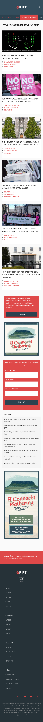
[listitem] (21, 593)
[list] (21, 597)
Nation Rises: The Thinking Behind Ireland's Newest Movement (20, 420)
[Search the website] (40, 7)
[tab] (10, 17)
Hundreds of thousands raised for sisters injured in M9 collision (21, 452)
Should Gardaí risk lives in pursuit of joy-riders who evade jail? (20, 458)
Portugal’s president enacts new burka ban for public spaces (20, 427)
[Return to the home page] (21, 572)
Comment (8, 153)
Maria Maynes (10, 64)
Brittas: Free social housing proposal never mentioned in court (21, 439)
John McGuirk (10, 194)
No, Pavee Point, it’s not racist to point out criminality (20, 463)
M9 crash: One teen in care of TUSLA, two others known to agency (19, 445)
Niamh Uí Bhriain (11, 108)
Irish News (8, 67)
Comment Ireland (11, 196)
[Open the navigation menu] (3, 7)
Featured (8, 110)
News (6, 240)
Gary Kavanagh (11, 151)
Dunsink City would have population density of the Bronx (20, 433)
